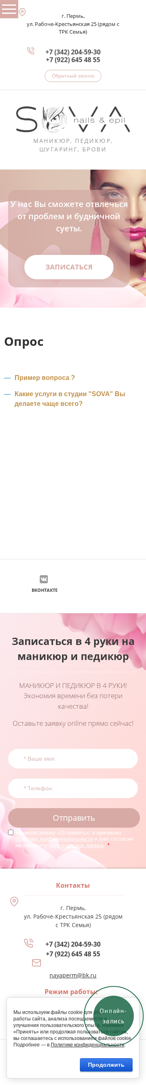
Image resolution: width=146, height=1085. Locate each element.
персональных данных (76, 845)
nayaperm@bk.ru (73, 975)
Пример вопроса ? (45, 377)
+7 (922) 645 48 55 (73, 59)
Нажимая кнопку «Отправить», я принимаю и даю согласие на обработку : (74, 839)
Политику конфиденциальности (54, 839)
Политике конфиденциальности (88, 1045)
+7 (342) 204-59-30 (73, 51)
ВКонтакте (45, 590)
